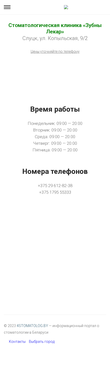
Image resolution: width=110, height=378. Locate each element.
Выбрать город (41, 342)
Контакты (17, 342)
